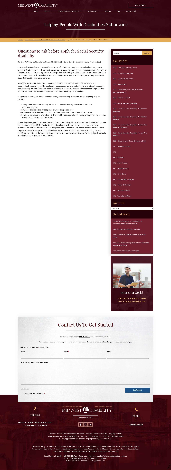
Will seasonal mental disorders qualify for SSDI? (129, 236)
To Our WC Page (169, 466)
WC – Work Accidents (121, 190)
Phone (109, 351)
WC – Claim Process (120, 163)
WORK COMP (92, 11)
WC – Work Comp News (122, 196)
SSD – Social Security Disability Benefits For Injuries (130, 118)
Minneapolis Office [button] (85, 417)
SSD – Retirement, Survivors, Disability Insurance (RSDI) (128, 91)
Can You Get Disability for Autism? (126, 229)
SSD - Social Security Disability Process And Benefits (79, 62)
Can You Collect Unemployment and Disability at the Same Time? (131, 244)
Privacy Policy (84, 458)
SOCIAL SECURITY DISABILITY (68, 11)
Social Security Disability (53, 456)
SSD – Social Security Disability (125, 103)
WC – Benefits (118, 157)
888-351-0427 (84, 337)
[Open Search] (135, 11)
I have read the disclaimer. (34, 394)
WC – (115, 152)
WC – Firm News (119, 174)
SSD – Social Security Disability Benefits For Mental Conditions (130, 126)
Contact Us (103, 458)
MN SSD (67, 456)
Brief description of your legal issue (34, 362)
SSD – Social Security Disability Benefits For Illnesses (130, 110)
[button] (140, 5)
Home (36, 11)
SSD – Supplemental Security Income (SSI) (129, 141)
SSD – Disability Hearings (123, 73)
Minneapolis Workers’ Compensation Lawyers (110, 456)
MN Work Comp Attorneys (81, 456)
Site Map (94, 458)
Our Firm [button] (47, 11)
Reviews (108, 11)
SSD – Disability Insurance (123, 79)
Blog (118, 11)
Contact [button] (129, 11)
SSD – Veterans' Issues (121, 146)
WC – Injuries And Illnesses (123, 179)
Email (66, 351)
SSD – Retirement (119, 84)
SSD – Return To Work (121, 98)
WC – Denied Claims (121, 168)
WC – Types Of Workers (122, 185)
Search (146, 53)
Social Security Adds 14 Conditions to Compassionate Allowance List (127, 222)
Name (23, 351)
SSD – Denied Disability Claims (125, 68)
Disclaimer (25, 389)
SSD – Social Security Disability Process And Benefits (130, 134)
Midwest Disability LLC (37, 62)
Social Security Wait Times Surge (126, 251)
